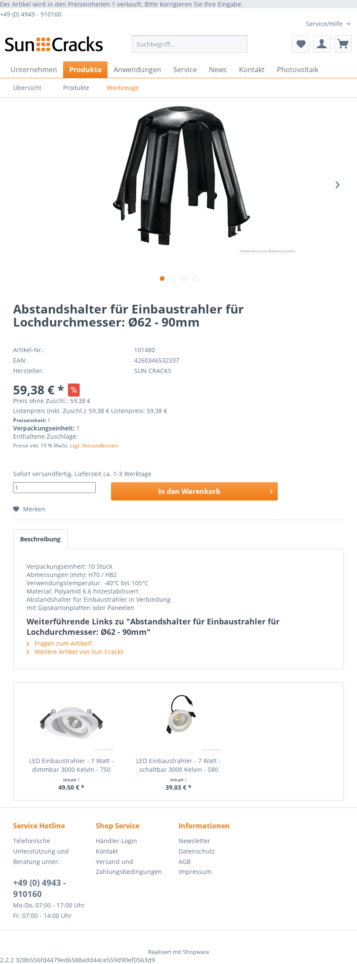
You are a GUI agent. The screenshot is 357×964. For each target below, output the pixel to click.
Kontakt (107, 851)
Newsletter (194, 841)
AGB (184, 861)
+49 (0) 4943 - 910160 (39, 888)
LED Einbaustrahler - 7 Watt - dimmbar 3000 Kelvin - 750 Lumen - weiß (71, 765)
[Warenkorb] (343, 44)
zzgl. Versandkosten (94, 445)
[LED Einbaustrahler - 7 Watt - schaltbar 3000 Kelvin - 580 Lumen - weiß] (178, 721)
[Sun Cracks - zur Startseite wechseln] (53, 46)
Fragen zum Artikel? (62, 643)
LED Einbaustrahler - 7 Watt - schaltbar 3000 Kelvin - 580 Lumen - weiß (178, 765)
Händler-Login (116, 841)
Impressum (195, 871)
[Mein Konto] (321, 44)
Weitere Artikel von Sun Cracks (78, 651)
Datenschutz (196, 851)
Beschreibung (40, 539)
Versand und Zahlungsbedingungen (129, 866)
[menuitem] (190, 44)
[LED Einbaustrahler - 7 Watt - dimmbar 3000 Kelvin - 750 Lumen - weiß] (71, 721)
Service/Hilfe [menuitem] (325, 24)
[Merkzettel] (300, 44)
